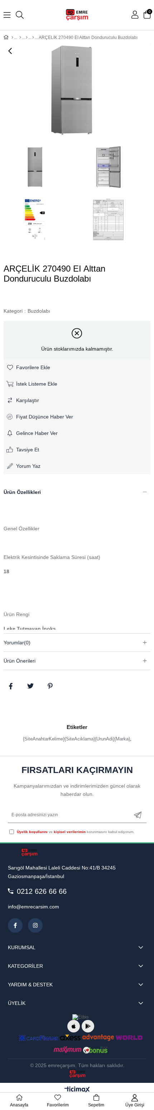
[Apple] (73, 1026)
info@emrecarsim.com (33, 907)
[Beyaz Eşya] (27, 37)
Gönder (137, 815)
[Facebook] (15, 925)
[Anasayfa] (12, 37)
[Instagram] (35, 925)
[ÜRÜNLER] (20, 37)
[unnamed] (29, 852)
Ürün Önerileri (19, 661)
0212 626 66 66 (42, 891)
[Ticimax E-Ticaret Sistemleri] (77, 1090)
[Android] (88, 1026)
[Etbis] (80, 1017)
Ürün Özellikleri (22, 492)
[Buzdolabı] (33, 37)
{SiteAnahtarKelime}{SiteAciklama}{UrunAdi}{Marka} (76, 739)
